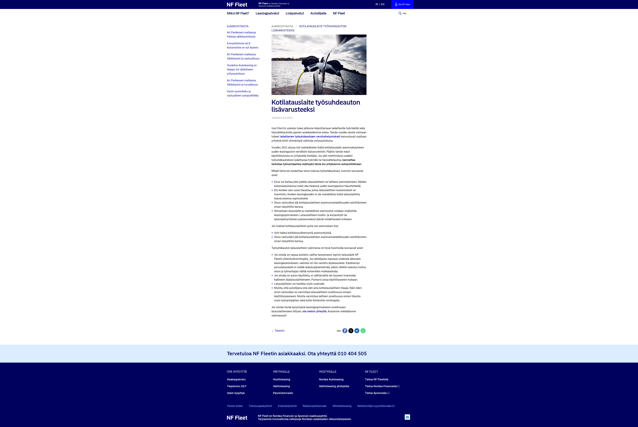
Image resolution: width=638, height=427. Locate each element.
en (382, 4)
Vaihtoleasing (281, 386)
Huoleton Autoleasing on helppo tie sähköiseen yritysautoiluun (242, 69)
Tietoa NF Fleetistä (376, 379)
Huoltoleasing (281, 379)
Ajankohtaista (238, 26)
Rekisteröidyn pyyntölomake (374, 406)
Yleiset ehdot (235, 406)
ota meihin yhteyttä (314, 311)
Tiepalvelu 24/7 (236, 386)
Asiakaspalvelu (236, 379)
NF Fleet (339, 13)
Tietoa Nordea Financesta (381, 386)
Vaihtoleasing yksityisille (334, 386)
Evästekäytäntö (287, 406)
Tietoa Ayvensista (376, 393)
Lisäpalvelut (295, 13)
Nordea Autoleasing (331, 379)
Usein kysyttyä (236, 393)
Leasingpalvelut (267, 13)
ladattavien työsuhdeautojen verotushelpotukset (310, 136)
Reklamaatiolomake (315, 406)
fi (377, 4)
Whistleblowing (342, 406)
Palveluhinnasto (283, 393)
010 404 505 (352, 353)
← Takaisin (277, 330)
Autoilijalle (318, 13)
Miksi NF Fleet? (238, 13)
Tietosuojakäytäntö (260, 406)
